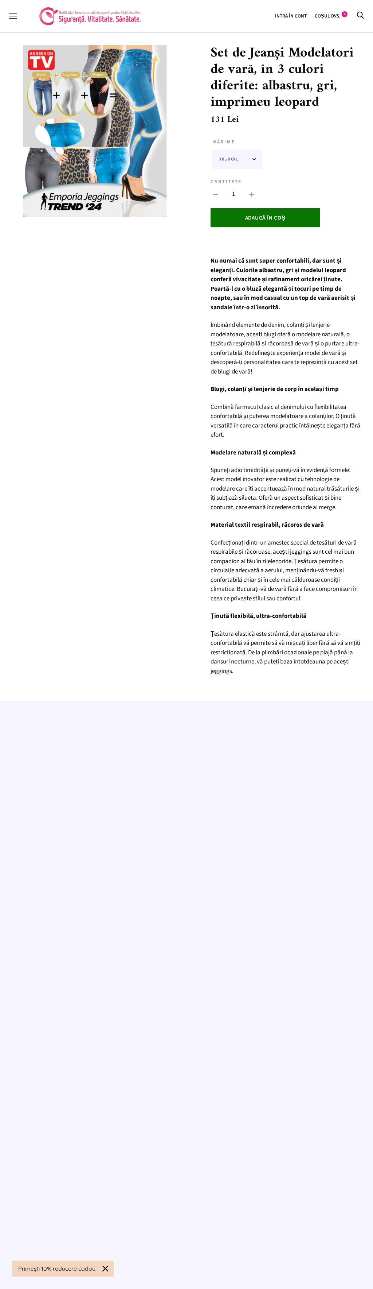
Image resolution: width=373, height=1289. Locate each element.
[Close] (105, 1268)
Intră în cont (291, 15)
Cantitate (226, 181)
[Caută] (360, 15)
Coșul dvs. (330, 15)
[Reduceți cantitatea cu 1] (215, 194)
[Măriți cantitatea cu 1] (251, 194)
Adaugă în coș (265, 218)
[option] (95, 131)
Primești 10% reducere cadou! (57, 1268)
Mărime (223, 141)
